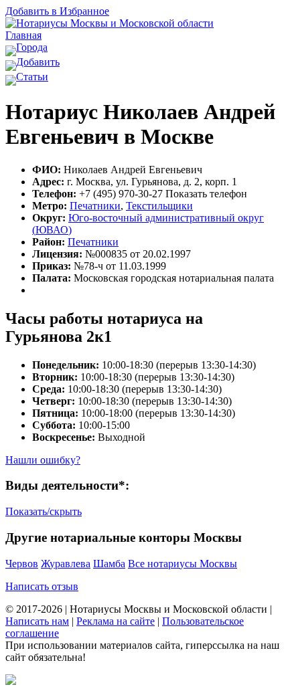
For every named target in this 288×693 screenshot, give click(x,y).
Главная (23, 35)
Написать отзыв (41, 586)
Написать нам (37, 621)
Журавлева (65, 563)
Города (32, 47)
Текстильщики (159, 205)
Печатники (95, 205)
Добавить (38, 62)
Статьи (32, 76)
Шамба (109, 563)
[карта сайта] (10, 681)
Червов (21, 563)
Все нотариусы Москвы (182, 563)
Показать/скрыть (43, 511)
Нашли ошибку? (42, 460)
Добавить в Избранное (57, 11)
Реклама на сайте (115, 621)
